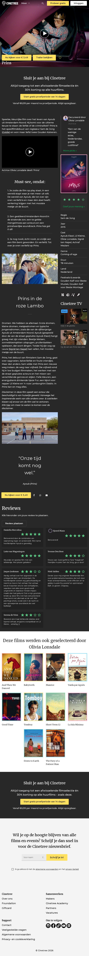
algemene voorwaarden (47, 869)
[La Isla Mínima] (77, 707)
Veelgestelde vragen (14, 929)
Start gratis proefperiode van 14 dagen (44, 96)
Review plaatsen (14, 523)
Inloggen (79, 3)
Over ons (7, 898)
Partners (51, 908)
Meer (24, 3)
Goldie (6, 132)
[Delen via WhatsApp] (40, 495)
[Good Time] (11, 707)
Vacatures (52, 912)
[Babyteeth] (33, 667)
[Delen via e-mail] (46, 495)
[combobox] (43, 3)
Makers (50, 898)
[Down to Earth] (33, 743)
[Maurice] (55, 667)
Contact (6, 925)
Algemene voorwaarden (16, 934)
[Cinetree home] (10, 3)
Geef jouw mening (73, 206)
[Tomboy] (33, 707)
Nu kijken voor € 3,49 (16, 57)
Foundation (9, 903)
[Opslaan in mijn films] (60, 57)
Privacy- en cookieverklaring (18, 939)
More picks (69, 150)
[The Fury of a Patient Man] (55, 743)
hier (8, 405)
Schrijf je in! (57, 857)
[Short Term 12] (55, 707)
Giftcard (6, 908)
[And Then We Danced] (11, 667)
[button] (42, 3)
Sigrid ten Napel (18, 349)
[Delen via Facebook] (34, 495)
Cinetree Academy (57, 903)
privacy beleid (72, 869)
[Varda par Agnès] (77, 667)
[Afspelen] (44, 33)
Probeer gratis (58, 3)
